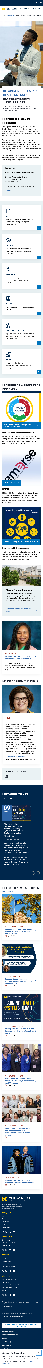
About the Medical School (9, 1288)
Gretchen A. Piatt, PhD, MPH (17, 757)
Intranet (4, 1290)
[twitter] (10, 1232)
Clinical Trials (6, 1258)
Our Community (6, 1282)
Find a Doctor (6, 1240)
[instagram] (6, 1232)
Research (5, 1255)
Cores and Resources (8, 1266)
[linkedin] (6, 776)
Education (6, 1276)
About (3, 1216)
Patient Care (7, 1236)
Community (5, 1221)
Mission (4, 1219)
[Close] (39, 1353)
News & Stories (6, 1227)
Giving (4, 1224)
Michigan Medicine (9, 1212)
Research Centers (7, 1264)
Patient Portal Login (8, 1245)
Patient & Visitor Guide (9, 1243)
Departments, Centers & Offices (11, 1285)
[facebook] (3, 1232)
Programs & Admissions (9, 1279)
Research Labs (6, 1261)
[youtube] (14, 1232)
